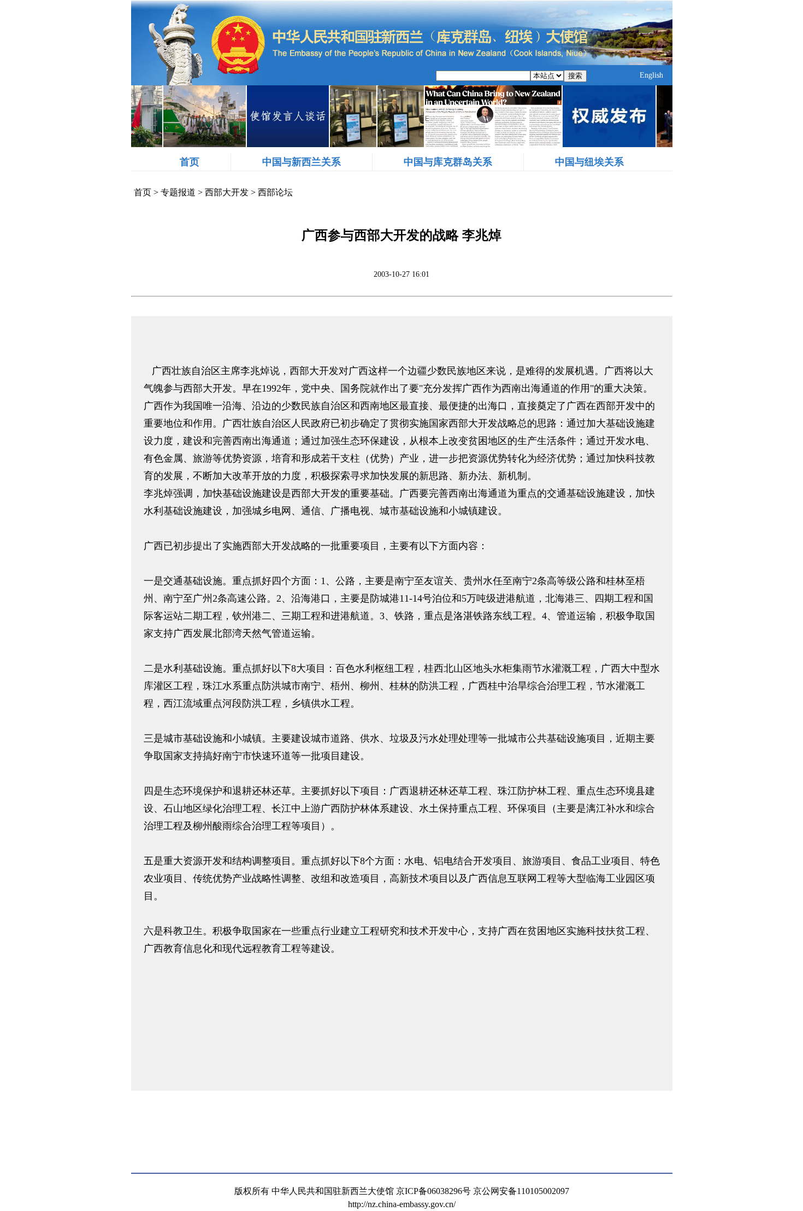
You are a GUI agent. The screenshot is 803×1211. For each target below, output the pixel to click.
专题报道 (178, 192)
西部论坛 (275, 192)
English (651, 75)
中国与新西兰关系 (301, 161)
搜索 (575, 76)
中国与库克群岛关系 (448, 161)
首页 (189, 161)
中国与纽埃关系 (589, 161)
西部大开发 (227, 192)
